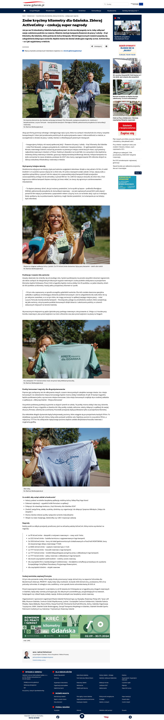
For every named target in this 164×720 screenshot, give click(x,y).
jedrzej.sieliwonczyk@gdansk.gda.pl (43, 657)
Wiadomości (30, 16)
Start (23, 16)
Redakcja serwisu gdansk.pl (31, 682)
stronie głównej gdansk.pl (72, 51)
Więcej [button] (137, 173)
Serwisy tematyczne (129, 10)
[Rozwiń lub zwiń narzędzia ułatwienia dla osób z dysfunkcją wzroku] (130, 717)
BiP (25, 688)
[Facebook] (57, 717)
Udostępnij (98, 46)
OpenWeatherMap (39, 691)
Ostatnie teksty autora (39, 660)
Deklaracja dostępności (30, 685)
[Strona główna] (24, 10)
